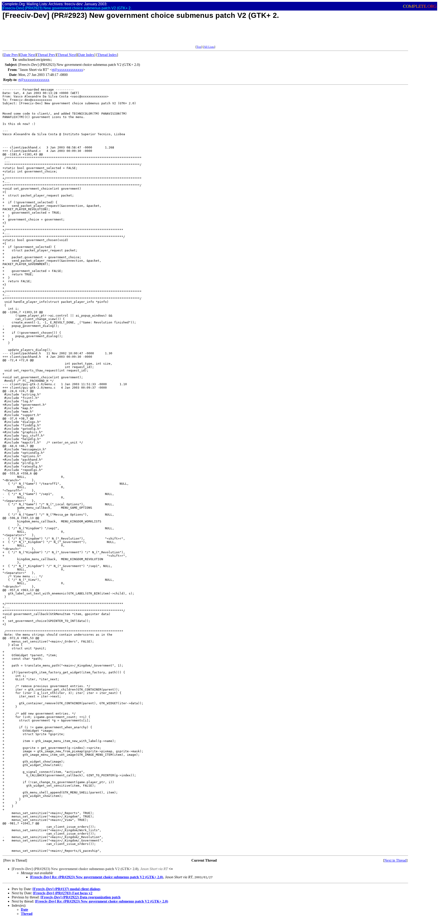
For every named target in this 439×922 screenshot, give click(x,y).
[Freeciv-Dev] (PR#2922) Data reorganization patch (80, 897)
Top (198, 46)
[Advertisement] (86, 34)
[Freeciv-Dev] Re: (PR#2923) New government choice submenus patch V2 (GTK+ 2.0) (96, 877)
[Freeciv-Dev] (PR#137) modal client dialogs (66, 889)
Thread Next (67, 55)
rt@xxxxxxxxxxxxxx (67, 70)
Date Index (86, 55)
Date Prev (11, 55)
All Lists (209, 46)
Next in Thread (395, 860)
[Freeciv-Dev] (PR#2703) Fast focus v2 (62, 893)
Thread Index (107, 55)
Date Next (27, 55)
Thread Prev (46, 55)
